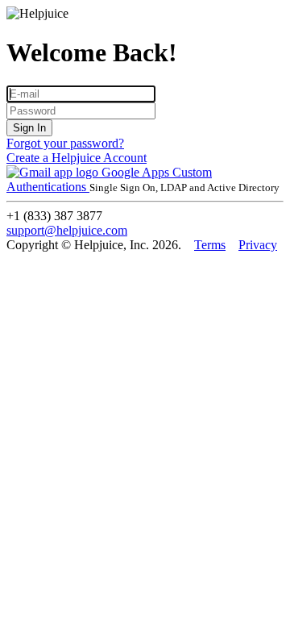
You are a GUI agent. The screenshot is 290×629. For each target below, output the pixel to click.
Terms (210, 245)
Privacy (257, 245)
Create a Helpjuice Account (76, 158)
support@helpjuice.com (66, 230)
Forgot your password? (65, 143)
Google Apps (135, 172)
